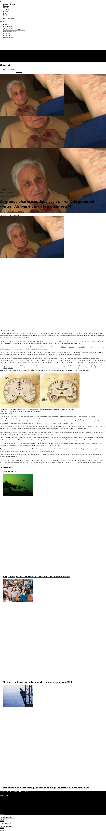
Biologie (5, 13)
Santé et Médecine (9, 4)
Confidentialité (7, 28)
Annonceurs (7, 35)
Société (5, 8)
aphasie (63, 347)
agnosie (81, 347)
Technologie (7, 9)
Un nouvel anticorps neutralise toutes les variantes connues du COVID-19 (39, 682)
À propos (6, 24)
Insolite (5, 15)
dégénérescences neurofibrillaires (22, 360)
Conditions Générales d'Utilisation (14, 30)
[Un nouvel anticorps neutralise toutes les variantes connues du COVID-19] (54, 629)
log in (2, 821)
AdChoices (6, 33)
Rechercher (19, 72)
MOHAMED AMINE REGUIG (15, 212)
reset (2, 828)
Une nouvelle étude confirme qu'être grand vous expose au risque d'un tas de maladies (46, 787)
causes (52, 358)
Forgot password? (5, 823)
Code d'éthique (8, 26)
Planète (5, 11)
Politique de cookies (9, 32)
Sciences (6, 6)
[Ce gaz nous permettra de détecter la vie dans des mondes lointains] (54, 523)
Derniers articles (8, 18)
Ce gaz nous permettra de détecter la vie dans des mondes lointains (36, 576)
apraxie (71, 347)
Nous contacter (8, 37)
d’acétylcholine (8, 368)
